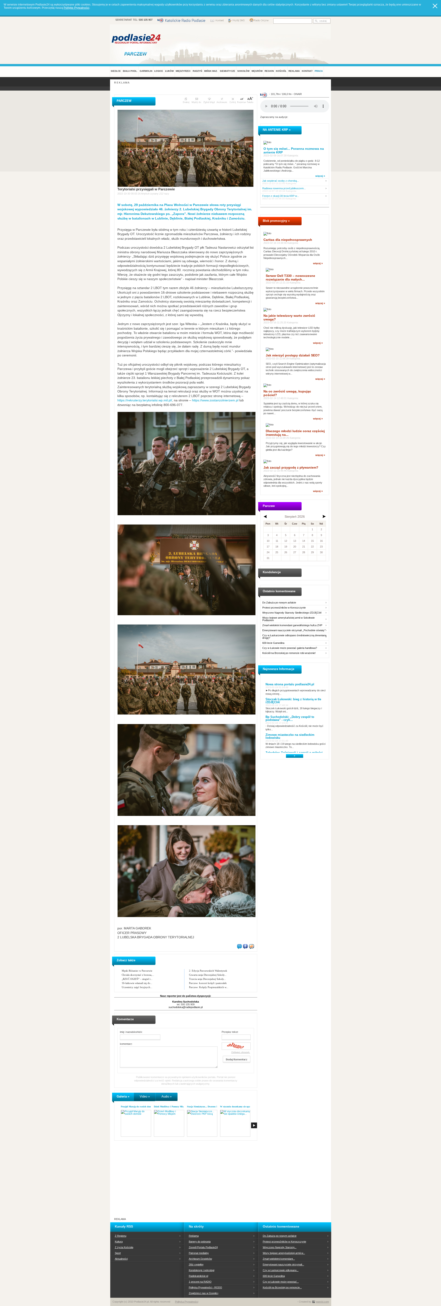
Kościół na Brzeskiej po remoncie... (282, 1287)
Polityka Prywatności (186, 1301)
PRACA (319, 71)
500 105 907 (146, 19)
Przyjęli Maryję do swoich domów (137, 1106)
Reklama (194, 1235)
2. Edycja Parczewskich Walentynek (208, 970)
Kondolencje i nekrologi (201, 1270)
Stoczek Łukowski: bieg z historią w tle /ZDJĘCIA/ (293, 700)
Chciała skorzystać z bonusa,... (138, 974)
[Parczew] (136, 54)
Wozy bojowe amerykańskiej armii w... (284, 1253)
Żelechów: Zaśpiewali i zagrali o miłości (294, 752)
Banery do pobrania (200, 1241)
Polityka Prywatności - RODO (205, 1287)
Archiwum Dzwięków (200, 1258)
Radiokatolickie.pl (198, 1276)
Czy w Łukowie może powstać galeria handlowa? (289, 648)
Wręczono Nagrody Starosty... (280, 1247)
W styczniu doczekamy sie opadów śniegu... (241, 1106)
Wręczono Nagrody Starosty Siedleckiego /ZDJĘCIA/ (292, 612)
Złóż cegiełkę (196, 1264)
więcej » (320, 176)
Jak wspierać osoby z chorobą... (280, 181)
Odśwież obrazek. (240, 1052)
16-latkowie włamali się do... (137, 983)
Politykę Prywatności (76, 7)
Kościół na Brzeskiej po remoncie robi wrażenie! (289, 653)
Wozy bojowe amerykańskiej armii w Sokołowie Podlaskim (288, 619)
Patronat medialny (199, 1253)
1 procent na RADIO (200, 1281)
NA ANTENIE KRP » (277, 129)
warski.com (322, 1301)
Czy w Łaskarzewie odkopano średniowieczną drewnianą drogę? (294, 636)
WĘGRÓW (257, 71)
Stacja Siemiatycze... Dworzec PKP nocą (206, 1106)
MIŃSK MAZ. (211, 71)
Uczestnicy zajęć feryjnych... (137, 987)
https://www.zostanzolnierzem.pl (215, 400)
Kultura (119, 1241)
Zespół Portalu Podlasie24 (203, 1247)
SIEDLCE (116, 71)
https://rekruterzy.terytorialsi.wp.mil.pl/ (144, 400)
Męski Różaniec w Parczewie (137, 970)
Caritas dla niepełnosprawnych (287, 240)
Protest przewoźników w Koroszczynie (284, 607)
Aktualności (121, 1258)
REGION (269, 71)
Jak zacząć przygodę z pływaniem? (290, 467)
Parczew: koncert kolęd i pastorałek (208, 983)
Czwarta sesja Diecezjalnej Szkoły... (207, 974)
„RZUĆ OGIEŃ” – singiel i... (137, 979)
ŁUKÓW (169, 71)
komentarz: (126, 1043)
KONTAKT (307, 71)
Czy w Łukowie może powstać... (281, 1281)
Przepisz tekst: (230, 1032)
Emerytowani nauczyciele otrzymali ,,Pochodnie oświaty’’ (293, 630)
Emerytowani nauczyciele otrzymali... (283, 1264)
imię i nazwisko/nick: (131, 1032)
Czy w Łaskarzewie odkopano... (281, 1270)
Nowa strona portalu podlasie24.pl (290, 684)
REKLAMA (294, 71)
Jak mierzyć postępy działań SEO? (293, 355)
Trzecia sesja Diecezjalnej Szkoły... (207, 979)
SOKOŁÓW (243, 71)
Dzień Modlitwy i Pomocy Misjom (170, 1106)
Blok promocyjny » (276, 220)
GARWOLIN (146, 71)
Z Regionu (120, 1235)
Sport (118, 1253)
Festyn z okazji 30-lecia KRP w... (280, 196)
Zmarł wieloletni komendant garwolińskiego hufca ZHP (292, 625)
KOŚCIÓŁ (281, 71)
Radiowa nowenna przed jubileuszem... (284, 188)
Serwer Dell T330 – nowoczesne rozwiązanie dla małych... (290, 277)
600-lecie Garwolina (273, 643)
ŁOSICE (158, 71)
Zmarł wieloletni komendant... (279, 1258)
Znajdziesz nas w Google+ (203, 1293)
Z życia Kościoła (124, 1247)
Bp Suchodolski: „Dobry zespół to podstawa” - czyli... (290, 718)
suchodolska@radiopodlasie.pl (186, 1007)
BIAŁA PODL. (130, 71)
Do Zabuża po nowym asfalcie (279, 602)
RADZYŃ (197, 71)
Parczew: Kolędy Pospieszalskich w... (208, 987)
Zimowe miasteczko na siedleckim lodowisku (290, 736)
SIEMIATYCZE (227, 71)
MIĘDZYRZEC (183, 71)
